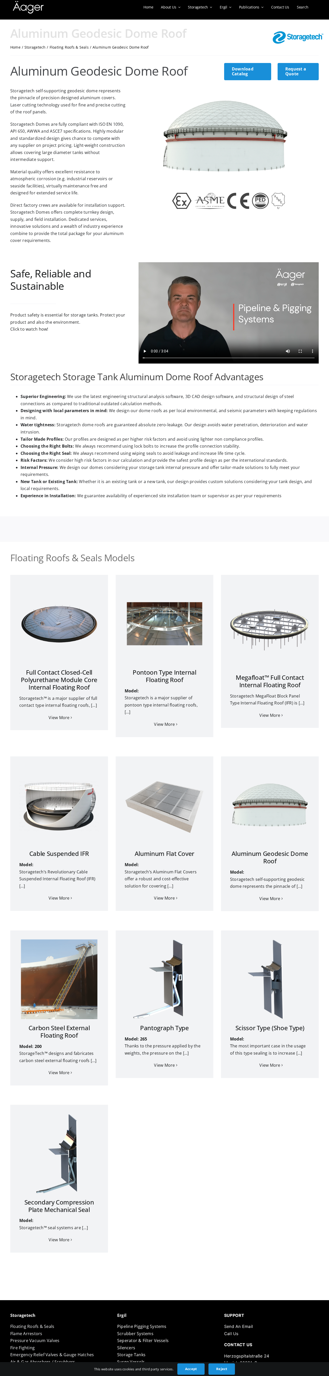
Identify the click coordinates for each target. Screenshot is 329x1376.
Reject (221, 1368)
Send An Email (238, 1326)
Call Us (231, 1333)
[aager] (28, 3)
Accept (191, 1368)
